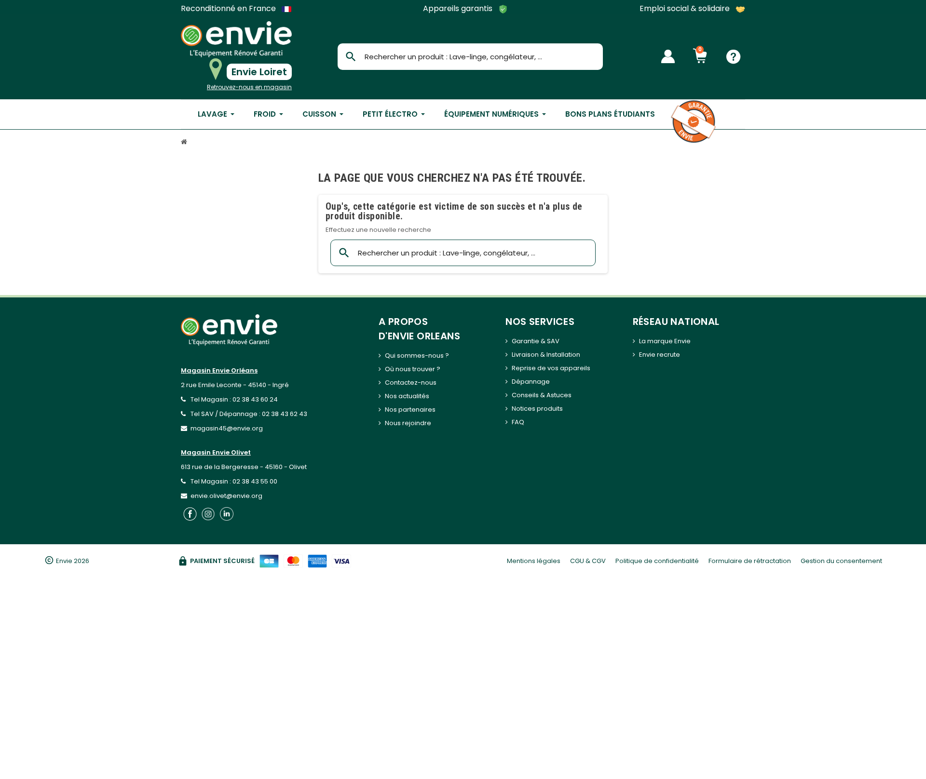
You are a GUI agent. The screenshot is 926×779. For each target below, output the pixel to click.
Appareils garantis (458, 9)
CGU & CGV (588, 560)
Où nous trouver (410, 369)
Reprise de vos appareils (551, 368)
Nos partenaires (410, 409)
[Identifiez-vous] (668, 56)
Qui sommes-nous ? (417, 355)
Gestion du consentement (841, 560)
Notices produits (537, 408)
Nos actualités (407, 396)
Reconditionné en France (229, 8)
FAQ (518, 422)
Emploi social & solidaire (686, 9)
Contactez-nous (410, 382)
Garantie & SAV (535, 341)
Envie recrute (659, 354)
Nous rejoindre (408, 423)
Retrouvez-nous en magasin (249, 87)
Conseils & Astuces (542, 395)
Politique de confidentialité (657, 560)
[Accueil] (185, 142)
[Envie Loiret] (236, 39)
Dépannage (531, 381)
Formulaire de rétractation (749, 560)
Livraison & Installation (546, 354)
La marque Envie (665, 341)
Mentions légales (533, 560)
